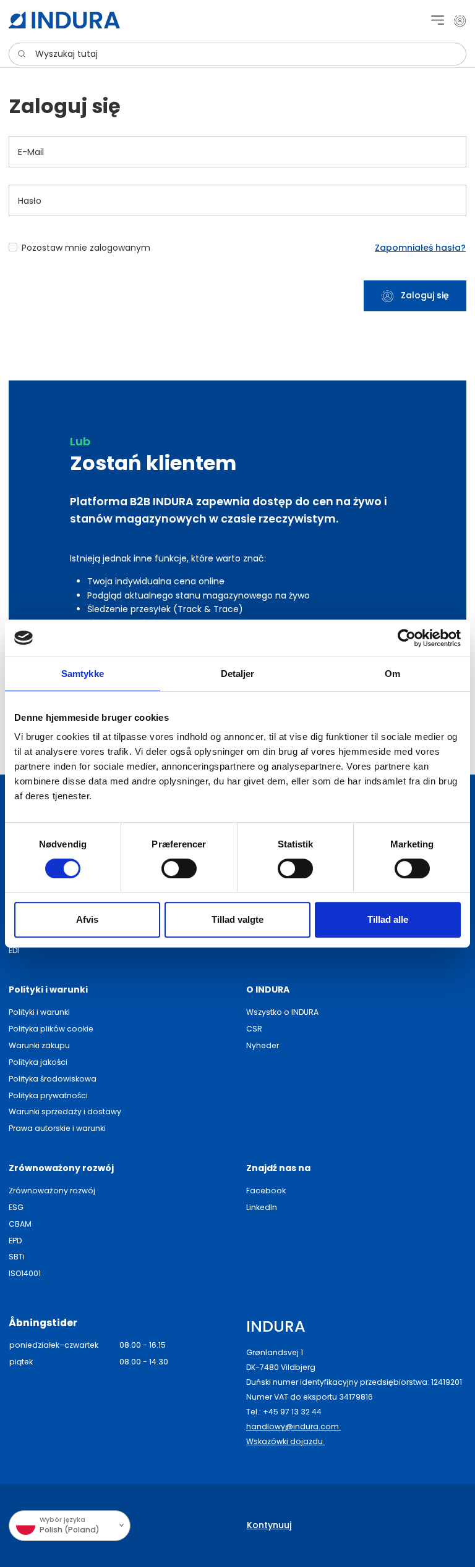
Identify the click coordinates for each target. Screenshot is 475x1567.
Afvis (87, 919)
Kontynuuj (269, 1525)
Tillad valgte (237, 919)
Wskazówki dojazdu (285, 1441)
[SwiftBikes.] (64, 20)
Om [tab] (392, 673)
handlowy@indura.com (293, 1426)
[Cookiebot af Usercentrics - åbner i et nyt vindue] (407, 638)
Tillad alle (387, 919)
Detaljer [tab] (238, 673)
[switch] (179, 868)
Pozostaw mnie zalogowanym (86, 248)
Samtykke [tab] (82, 673)
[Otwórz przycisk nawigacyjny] (437, 20)
